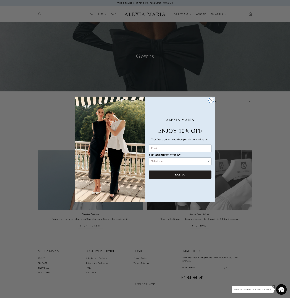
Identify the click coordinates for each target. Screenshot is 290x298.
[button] (281, 289)
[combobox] (179, 161)
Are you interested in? (165, 155)
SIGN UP (180, 174)
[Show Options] (208, 161)
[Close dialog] (211, 100)
